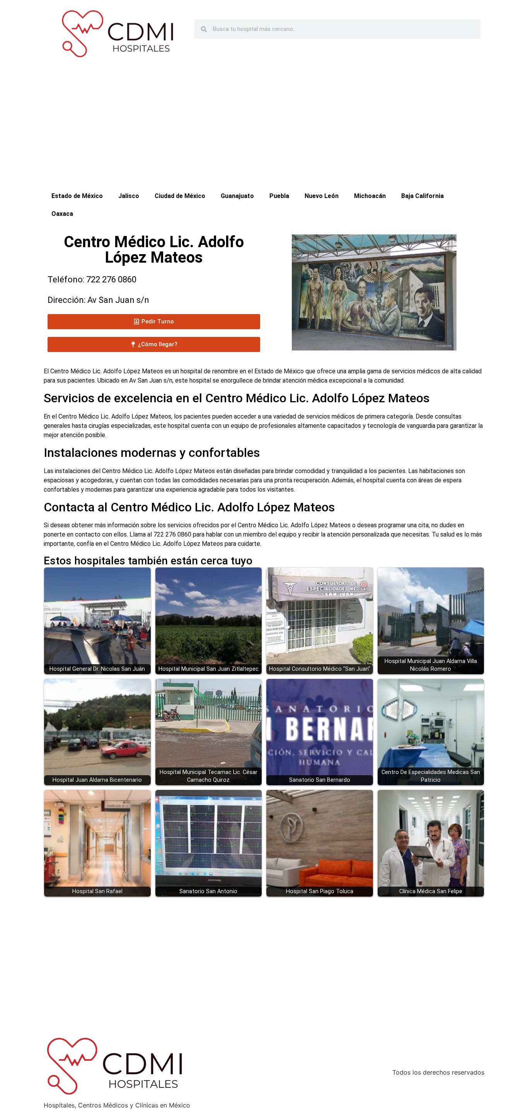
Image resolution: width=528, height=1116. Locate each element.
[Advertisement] (264, 129)
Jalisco (128, 196)
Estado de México (77, 196)
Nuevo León (322, 196)
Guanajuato (237, 196)
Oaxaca (62, 213)
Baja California (422, 196)
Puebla (279, 196)
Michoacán (370, 196)
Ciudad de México (180, 196)
